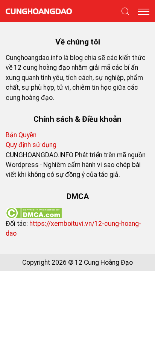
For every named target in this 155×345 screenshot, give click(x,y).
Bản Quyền (21, 135)
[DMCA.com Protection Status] (34, 212)
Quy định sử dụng (31, 145)
